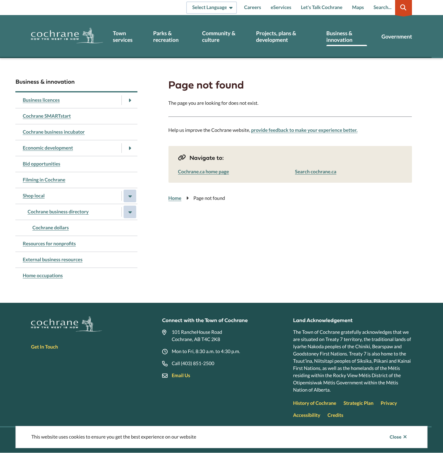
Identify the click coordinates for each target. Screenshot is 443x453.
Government (397, 36)
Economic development (48, 148)
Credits (335, 415)
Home (174, 198)
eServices (281, 7)
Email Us (181, 375)
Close (395, 437)
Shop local (34, 196)
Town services (123, 36)
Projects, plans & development (276, 36)
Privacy (389, 403)
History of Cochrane (314, 403)
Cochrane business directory (58, 212)
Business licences (41, 100)
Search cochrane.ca (315, 172)
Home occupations (43, 275)
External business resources (52, 259)
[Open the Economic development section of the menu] (130, 148)
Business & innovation (339, 36)
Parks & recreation (165, 36)
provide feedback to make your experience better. (304, 130)
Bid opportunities (41, 164)
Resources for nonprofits (49, 244)
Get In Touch (44, 347)
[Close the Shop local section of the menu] (130, 196)
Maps (358, 7)
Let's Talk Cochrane (322, 7)
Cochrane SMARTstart (47, 116)
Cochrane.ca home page (203, 172)
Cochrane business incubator (54, 132)
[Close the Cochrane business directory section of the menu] (130, 212)
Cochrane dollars (50, 228)
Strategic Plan (358, 403)
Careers (252, 7)
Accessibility (306, 415)
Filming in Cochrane (44, 180)
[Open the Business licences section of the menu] (130, 100)
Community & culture (218, 36)
